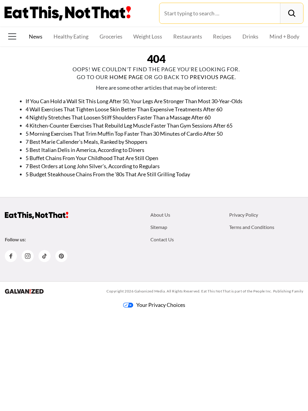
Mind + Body (284, 36)
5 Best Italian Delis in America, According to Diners (85, 150)
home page (126, 77)
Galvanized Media (149, 291)
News (35, 36)
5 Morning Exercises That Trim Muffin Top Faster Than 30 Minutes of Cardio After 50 (124, 133)
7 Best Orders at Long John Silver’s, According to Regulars (93, 166)
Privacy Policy (243, 215)
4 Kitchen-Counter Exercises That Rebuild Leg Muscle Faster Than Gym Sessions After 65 (129, 125)
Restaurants (187, 36)
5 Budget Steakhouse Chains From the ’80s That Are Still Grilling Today (108, 174)
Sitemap (158, 227)
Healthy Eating (71, 36)
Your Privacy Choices (160, 304)
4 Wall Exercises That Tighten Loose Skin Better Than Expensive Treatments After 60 (124, 109)
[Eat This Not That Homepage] (68, 13)
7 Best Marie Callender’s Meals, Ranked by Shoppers (86, 141)
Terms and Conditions (251, 227)
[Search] (291, 13)
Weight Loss (147, 36)
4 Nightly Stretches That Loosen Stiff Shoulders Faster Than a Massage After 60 (118, 117)
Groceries (111, 36)
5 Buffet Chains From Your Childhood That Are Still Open (92, 158)
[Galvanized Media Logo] (24, 291)
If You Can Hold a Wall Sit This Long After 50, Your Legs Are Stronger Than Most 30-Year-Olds (134, 101)
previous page (212, 77)
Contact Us (162, 239)
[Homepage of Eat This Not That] (36, 215)
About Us (160, 215)
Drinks (250, 36)
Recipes (222, 36)
